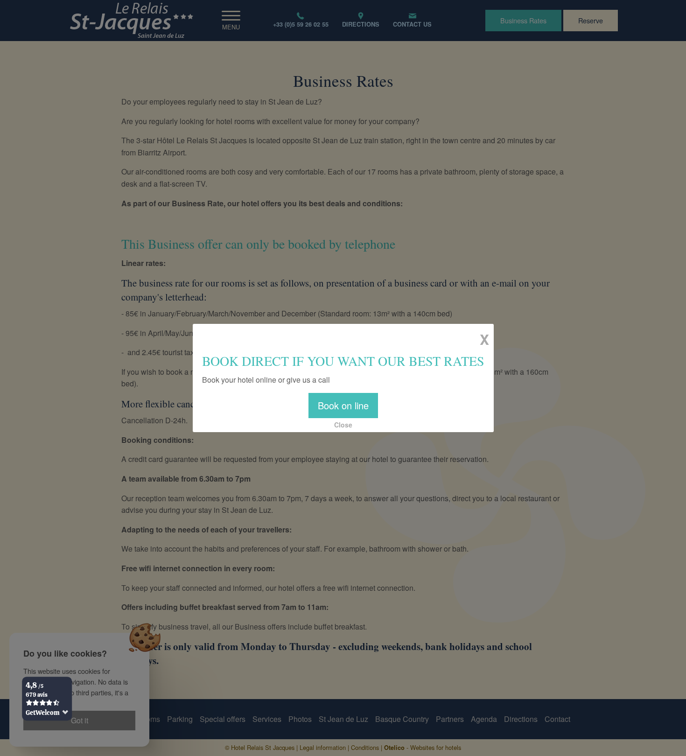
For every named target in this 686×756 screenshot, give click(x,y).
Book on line (343, 405)
